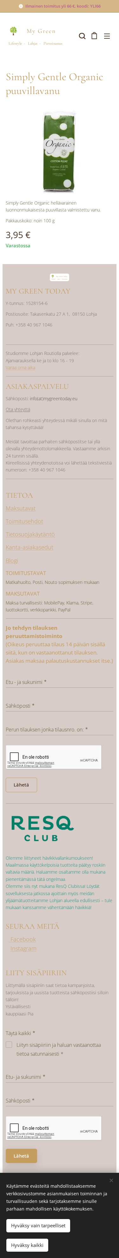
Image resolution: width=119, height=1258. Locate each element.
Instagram (23, 948)
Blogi (12, 560)
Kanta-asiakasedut (29, 547)
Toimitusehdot (24, 521)
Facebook (22, 939)
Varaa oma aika (20, 367)
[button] (81, 36)
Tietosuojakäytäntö (30, 534)
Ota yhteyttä (18, 409)
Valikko (107, 35)
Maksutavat (21, 508)
